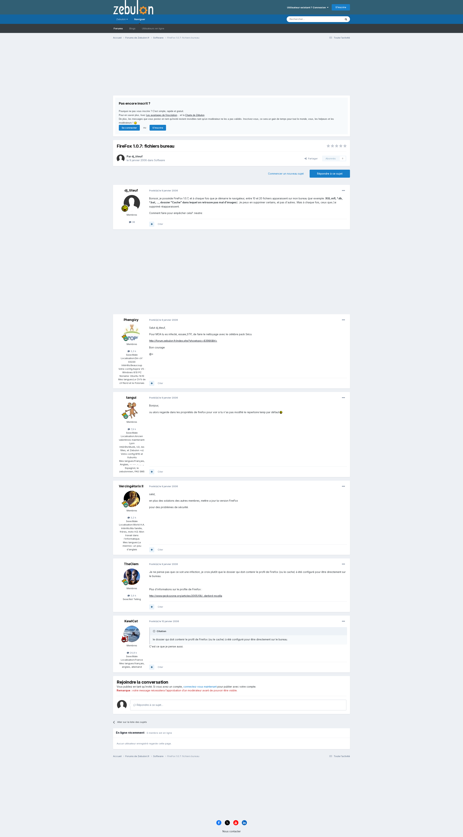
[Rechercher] (346, 19)
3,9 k (133, 595)
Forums (118, 28)
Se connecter (129, 127)
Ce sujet (332, 19)
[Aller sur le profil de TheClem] (132, 577)
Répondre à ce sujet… (149, 704)
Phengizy (131, 320)
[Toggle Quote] (154, 631)
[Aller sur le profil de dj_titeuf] (121, 158)
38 (133, 222)
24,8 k (133, 652)
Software (159, 160)
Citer (160, 224)
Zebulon (121, 19)
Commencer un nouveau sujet (286, 173)
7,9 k (133, 429)
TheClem (131, 564)
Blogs (132, 28)
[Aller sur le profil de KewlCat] (132, 634)
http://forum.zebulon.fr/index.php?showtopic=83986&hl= (183, 340)
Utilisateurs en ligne (153, 28)
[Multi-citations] (151, 224)
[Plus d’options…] (343, 190)
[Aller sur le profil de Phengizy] (132, 332)
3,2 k (133, 517)
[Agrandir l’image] (281, 412)
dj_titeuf (137, 156)
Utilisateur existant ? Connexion (307, 7)
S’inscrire (340, 7)
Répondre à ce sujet (330, 173)
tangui (131, 397)
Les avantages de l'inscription (161, 115)
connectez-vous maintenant (200, 686)
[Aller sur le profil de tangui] (132, 410)
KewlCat (131, 621)
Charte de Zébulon (194, 115)
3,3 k (133, 351)
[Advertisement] (179, 70)
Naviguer (139, 19)
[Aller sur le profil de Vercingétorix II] (132, 499)
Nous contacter (231, 831)
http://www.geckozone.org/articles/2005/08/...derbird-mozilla (185, 595)
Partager (312, 158)
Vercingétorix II (131, 486)
